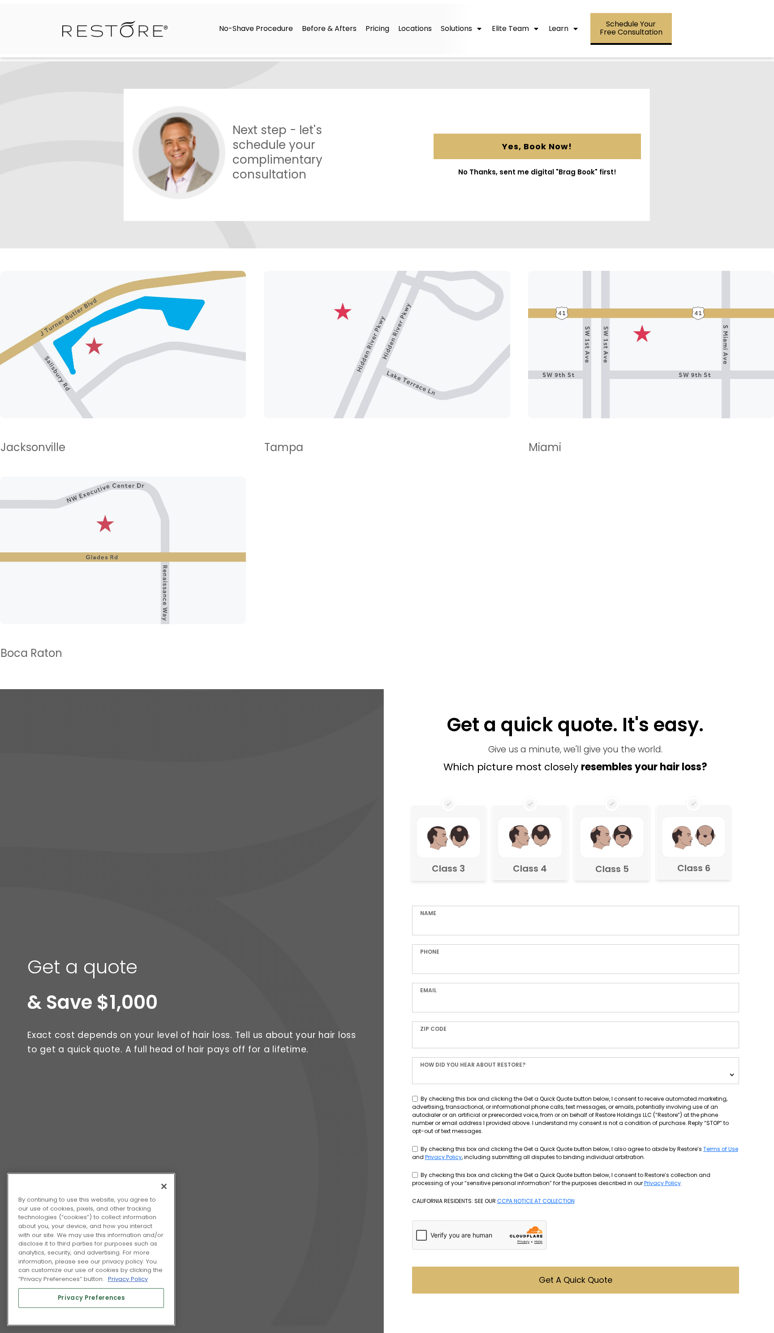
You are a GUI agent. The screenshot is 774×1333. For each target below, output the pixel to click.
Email (428, 990)
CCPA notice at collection (536, 1201)
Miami (651, 367)
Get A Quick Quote (575, 1279)
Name (428, 913)
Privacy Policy (443, 1157)
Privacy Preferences (91, 1298)
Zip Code (433, 1029)
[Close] (164, 1186)
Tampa (387, 367)
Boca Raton (123, 573)
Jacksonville (123, 367)
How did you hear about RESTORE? (472, 1064)
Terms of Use (720, 1149)
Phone (429, 951)
